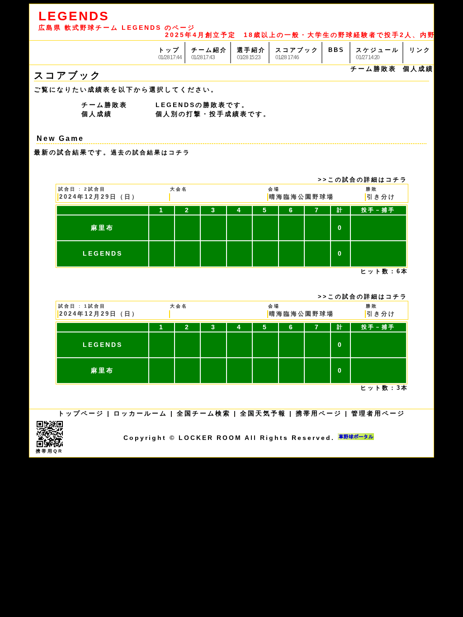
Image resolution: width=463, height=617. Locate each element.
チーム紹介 (209, 50)
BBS (336, 50)
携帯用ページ (319, 413)
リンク (420, 50)
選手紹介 (251, 50)
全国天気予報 (263, 413)
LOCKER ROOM (210, 437)
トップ (169, 50)
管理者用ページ (378, 413)
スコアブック (297, 50)
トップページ (81, 413)
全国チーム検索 (204, 413)
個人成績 (418, 68)
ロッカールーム (140, 413)
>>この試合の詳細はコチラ (362, 180)
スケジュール (377, 50)
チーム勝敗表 (373, 68)
